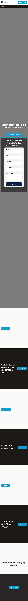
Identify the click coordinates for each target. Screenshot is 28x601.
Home (2, 6)
